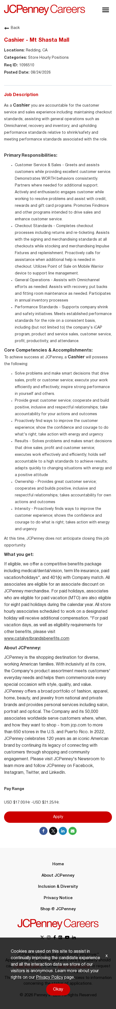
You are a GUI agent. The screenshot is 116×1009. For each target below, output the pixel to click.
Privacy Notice (58, 898)
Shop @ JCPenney (58, 909)
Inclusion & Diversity (58, 887)
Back (15, 28)
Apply (58, 817)
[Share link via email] (72, 831)
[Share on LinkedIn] (63, 831)
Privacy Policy (49, 977)
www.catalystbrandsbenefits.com (36, 639)
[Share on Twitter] (53, 831)
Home (58, 864)
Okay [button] (58, 989)
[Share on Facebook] (43, 831)
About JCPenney (58, 875)
